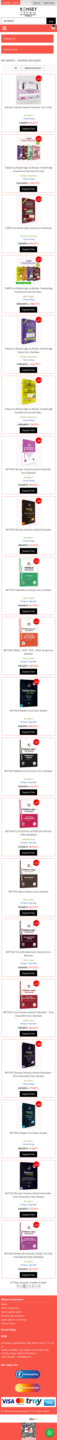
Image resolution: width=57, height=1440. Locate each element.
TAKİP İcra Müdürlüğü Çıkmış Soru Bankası (28, 228)
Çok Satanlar (11, 49)
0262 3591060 (8, 1356)
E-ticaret (23, 1418)
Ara (51, 21)
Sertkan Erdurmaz (28, 175)
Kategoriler (10, 38)
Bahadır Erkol (28, 839)
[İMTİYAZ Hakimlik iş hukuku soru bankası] (28, 559)
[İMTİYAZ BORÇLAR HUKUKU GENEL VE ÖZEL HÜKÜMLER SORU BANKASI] (28, 1223)
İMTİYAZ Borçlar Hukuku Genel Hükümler (28, 529)
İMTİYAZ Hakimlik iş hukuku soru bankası (28, 590)
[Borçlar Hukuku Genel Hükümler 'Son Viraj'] (28, 77)
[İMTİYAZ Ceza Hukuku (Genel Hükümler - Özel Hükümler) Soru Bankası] (28, 982)
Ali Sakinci (28, 115)
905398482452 (24, 1356)
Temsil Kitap (28, 118)
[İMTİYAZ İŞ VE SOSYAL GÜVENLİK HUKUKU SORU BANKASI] (28, 801)
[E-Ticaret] (33, 1418)
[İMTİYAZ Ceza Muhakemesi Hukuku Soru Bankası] (28, 921)
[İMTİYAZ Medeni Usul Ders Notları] (28, 680)
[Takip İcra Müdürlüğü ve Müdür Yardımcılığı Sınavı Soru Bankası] (28, 318)
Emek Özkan (28, 658)
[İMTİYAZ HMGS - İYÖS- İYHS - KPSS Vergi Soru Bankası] (28, 620)
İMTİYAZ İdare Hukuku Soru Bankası (28, 891)
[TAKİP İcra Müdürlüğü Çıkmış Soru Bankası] (28, 197)
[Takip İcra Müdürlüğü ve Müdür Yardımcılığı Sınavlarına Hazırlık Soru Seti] (28, 137)
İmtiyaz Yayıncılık (28, 601)
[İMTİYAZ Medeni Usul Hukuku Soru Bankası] (28, 740)
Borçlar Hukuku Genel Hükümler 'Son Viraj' (28, 107)
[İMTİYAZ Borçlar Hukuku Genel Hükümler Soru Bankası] (28, 439)
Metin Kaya (28, 598)
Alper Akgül (28, 296)
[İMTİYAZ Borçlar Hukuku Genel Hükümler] (28, 499)
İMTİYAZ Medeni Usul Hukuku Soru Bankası (28, 771)
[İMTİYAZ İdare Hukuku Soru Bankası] (28, 861)
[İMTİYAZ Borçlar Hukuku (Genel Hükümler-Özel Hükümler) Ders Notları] (28, 1042)
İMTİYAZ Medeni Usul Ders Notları (28, 710)
